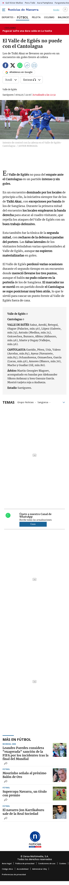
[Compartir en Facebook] (5, 66)
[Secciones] (3, 10)
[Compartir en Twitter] (13, 66)
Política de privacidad (24, 863)
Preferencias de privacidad (14, 874)
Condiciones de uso (46, 863)
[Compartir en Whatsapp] (20, 66)
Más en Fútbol (17, 739)
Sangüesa (43, 402)
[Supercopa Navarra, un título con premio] (59, 793)
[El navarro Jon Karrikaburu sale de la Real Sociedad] (59, 812)
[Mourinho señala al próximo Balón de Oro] (59, 775)
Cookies (62, 863)
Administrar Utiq (39, 869)
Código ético (7, 869)
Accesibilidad (22, 869)
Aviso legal (7, 863)
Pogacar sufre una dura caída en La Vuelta (27, 30)
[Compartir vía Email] (34, 66)
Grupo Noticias (25, 402)
